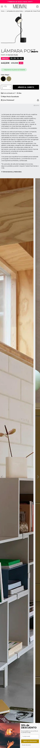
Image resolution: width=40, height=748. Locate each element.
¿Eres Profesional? (8, 100)
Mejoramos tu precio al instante (14, 69)
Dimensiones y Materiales (12, 172)
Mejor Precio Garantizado (10, 96)
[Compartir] (38, 100)
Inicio (2, 11)
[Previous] (2, 477)
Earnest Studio (13, 55)
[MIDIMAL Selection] (20, 6)
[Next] (38, 477)
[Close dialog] (39, 724)
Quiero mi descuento (30, 741)
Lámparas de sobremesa (15, 11)
